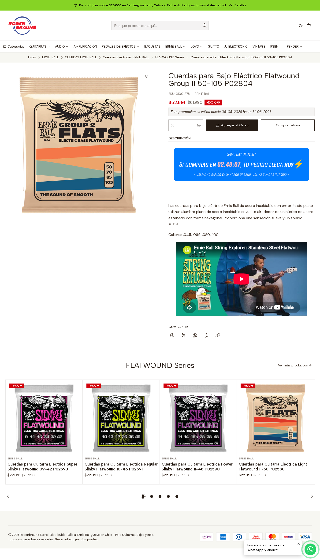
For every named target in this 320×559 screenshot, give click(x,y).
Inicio (32, 57)
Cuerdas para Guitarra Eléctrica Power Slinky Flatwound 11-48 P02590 (197, 466)
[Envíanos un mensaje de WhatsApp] (310, 549)
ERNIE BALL (50, 57)
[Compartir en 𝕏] (184, 336)
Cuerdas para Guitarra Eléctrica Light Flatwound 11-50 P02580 (273, 466)
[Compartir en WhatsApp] (195, 336)
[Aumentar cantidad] (199, 125)
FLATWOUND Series (169, 57)
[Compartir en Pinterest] (206, 336)
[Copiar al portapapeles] (218, 336)
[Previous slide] (8, 496)
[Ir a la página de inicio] (22, 25)
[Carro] (308, 26)
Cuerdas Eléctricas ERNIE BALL (126, 57)
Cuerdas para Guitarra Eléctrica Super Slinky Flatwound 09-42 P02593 (42, 466)
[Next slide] (311, 496)
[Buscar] (205, 25)
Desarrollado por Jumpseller (76, 539)
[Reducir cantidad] (173, 125)
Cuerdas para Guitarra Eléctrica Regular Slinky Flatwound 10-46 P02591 (121, 466)
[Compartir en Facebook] (172, 336)
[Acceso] (301, 25)
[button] (13, 46)
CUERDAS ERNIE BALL (81, 57)
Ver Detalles (237, 5)
